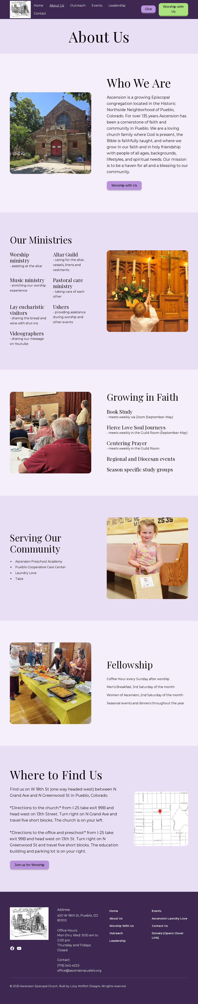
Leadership (116, 5)
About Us (57, 5)
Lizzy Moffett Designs (85, 986)
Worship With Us (121, 926)
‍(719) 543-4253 (68, 965)
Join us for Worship (29, 865)
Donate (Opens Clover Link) (167, 935)
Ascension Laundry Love (169, 918)
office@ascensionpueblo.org (79, 970)
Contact (40, 13)
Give (148, 9)
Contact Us (160, 926)
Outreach (77, 5)
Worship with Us (173, 9)
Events (97, 5)
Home (38, 5)
